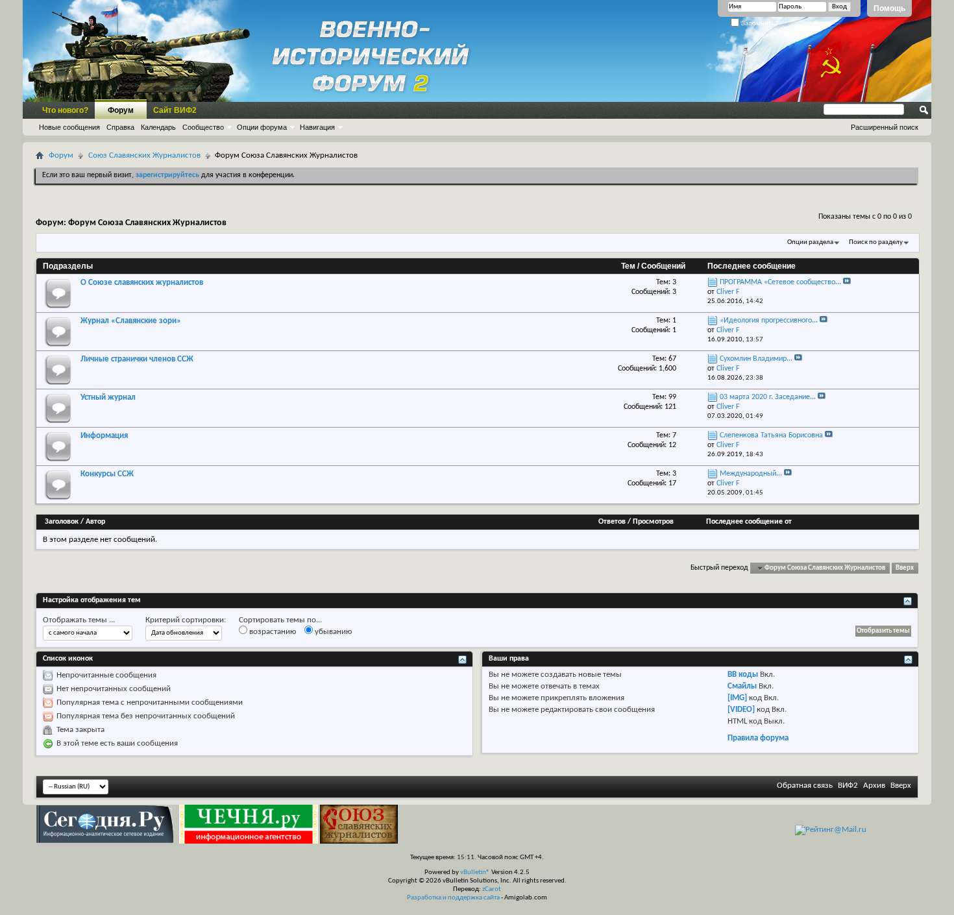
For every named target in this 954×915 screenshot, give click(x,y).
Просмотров (653, 522)
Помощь (889, 8)
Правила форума (758, 738)
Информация (104, 436)
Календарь (158, 127)
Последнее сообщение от (749, 522)
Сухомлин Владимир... (756, 359)
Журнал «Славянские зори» (130, 321)
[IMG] (737, 698)
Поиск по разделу (876, 242)
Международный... (751, 474)
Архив (874, 785)
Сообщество (203, 127)
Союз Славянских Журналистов (144, 155)
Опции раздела (810, 242)
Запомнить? (759, 23)
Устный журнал (108, 397)
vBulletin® (475, 872)
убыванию (332, 632)
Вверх (905, 568)
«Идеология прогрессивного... (769, 320)
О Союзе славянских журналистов (141, 282)
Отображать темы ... (79, 620)
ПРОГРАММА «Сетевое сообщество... (780, 282)
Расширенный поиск (884, 127)
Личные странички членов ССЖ (136, 359)
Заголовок (62, 522)
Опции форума (262, 127)
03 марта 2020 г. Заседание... (768, 397)
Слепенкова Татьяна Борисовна (771, 435)
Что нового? (65, 110)
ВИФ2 (848, 785)
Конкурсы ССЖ (107, 474)
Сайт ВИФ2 (175, 110)
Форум (121, 110)
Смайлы (742, 686)
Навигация (317, 127)
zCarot (491, 889)
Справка (120, 127)
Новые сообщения (69, 127)
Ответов (612, 522)
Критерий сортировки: (185, 620)
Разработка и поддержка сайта (453, 897)
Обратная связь (805, 785)
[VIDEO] (741, 709)
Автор (95, 522)
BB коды (743, 674)
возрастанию (271, 632)
